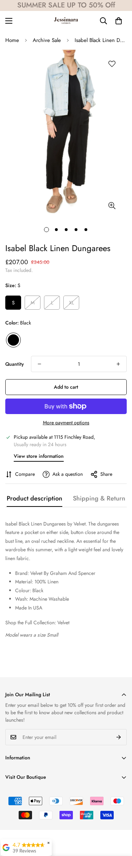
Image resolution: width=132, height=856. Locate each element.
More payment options (66, 422)
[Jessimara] (66, 21)
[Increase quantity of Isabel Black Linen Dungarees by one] (118, 364)
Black (13, 340)
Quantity (14, 364)
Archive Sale (47, 40)
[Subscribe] (119, 737)
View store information (39, 456)
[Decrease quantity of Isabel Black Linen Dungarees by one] (39, 364)
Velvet (63, 622)
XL (71, 302)
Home (12, 40)
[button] (119, 21)
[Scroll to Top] (119, 819)
